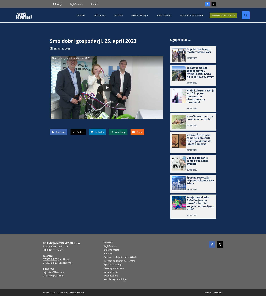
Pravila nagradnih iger (115, 279)
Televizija (57, 4)
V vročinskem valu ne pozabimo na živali (200, 118)
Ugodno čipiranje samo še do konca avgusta (198, 160)
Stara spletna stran (114, 268)
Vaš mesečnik (111, 272)
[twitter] (214, 4)
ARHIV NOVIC (164, 15)
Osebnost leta (111, 276)
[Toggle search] (246, 15)
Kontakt (94, 4)
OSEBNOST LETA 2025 (223, 15)
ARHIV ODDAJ (138, 15)
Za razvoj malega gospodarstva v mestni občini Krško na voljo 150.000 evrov (200, 72)
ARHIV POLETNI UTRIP (192, 15)
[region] (40, 272)
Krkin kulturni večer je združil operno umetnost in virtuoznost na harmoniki (200, 96)
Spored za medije (113, 265)
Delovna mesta (111, 250)
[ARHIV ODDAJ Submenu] (148, 15)
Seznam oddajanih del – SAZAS (120, 257)
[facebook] (212, 244)
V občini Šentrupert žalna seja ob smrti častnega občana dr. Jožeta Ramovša (199, 139)
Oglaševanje (76, 4)
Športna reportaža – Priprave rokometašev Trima (200, 180)
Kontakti (108, 253)
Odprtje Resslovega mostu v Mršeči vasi (199, 51)
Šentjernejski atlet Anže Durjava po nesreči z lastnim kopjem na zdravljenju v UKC (200, 203)
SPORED (118, 15)
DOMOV (81, 15)
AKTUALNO (99, 15)
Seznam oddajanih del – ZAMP (119, 261)
